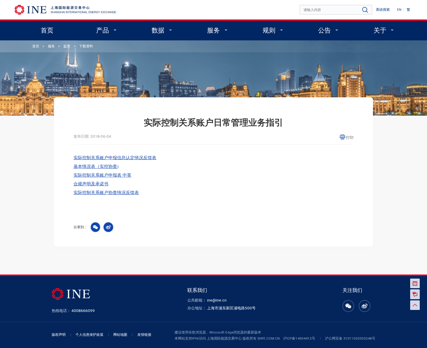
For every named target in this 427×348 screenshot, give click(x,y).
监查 (66, 46)
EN (399, 10)
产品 (102, 30)
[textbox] (336, 10)
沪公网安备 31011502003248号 (350, 338)
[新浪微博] (364, 309)
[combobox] (336, 10)
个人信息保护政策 (89, 335)
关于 (380, 30)
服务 (213, 30)
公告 (324, 30)
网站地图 (120, 335)
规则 (269, 30)
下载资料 (86, 46)
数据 (158, 30)
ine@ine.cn (217, 300)
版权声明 (59, 335)
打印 (350, 137)
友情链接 (144, 335)
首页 (47, 30)
